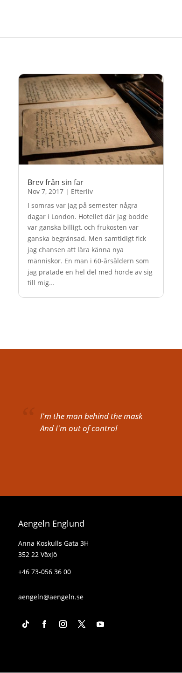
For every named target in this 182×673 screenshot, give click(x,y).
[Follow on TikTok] (25, 624)
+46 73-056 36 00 (44, 571)
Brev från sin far (56, 182)
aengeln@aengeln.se (51, 596)
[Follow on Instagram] (63, 624)
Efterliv (82, 191)
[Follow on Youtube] (100, 624)
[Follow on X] (81, 624)
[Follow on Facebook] (44, 624)
